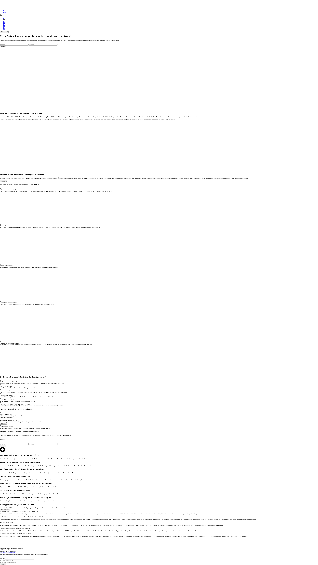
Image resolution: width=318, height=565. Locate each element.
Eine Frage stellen (5, 509)
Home (5, 11)
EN (4, 18)
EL (4, 21)
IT (4, 23)
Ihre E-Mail (3, 562)
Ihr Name (2, 558)
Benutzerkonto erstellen (6, 417)
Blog (4, 12)
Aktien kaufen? (4, 31)
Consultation (4, 181)
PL (4, 24)
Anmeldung (3, 423)
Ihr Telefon (3, 560)
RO (4, 27)
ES (4, 29)
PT (4, 26)
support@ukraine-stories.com (7, 552)
